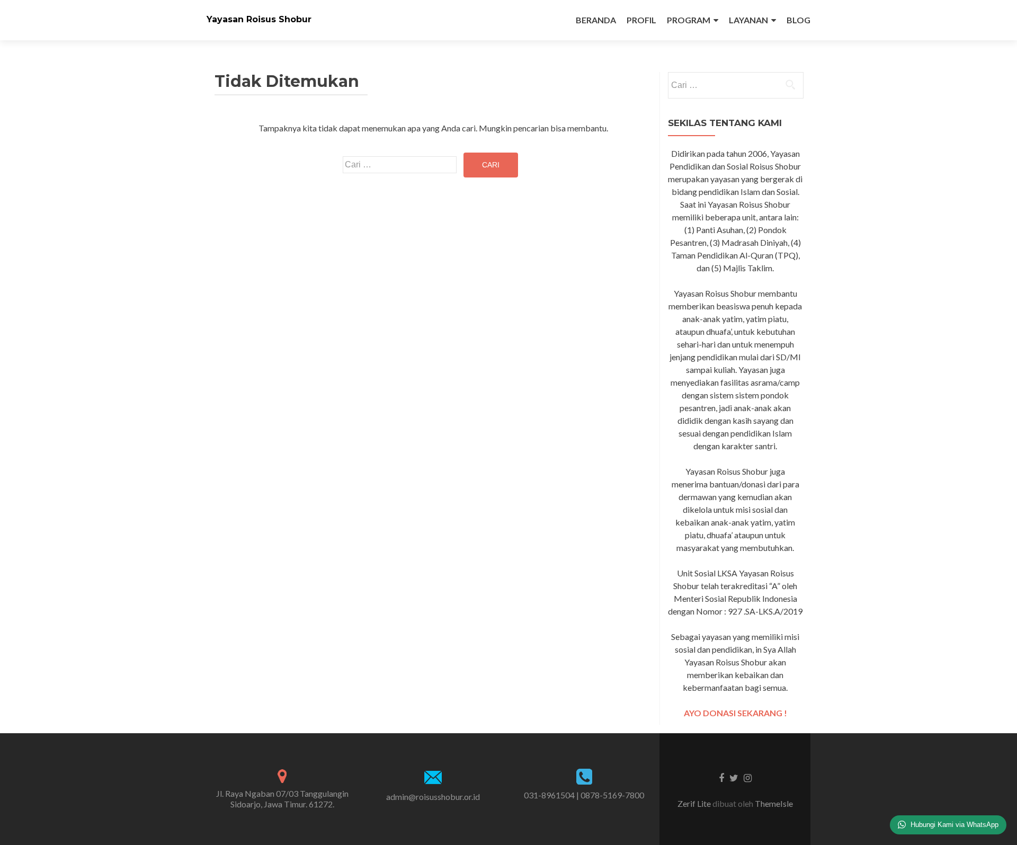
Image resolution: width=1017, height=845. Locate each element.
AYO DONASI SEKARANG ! (735, 713)
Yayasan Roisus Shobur (259, 19)
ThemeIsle (774, 803)
